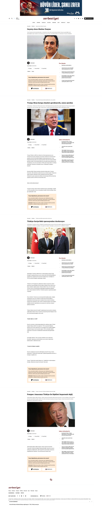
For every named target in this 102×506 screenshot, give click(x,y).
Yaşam (68, 22)
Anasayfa (28, 26)
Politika (49, 22)
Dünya (34, 22)
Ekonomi (54, 22)
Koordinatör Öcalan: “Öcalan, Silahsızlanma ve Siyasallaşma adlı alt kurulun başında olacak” (68, 142)
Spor (58, 22)
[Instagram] (76, 18)
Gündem (38, 22)
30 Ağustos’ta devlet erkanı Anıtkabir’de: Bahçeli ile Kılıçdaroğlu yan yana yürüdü (27, 504)
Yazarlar (44, 22)
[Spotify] (78, 18)
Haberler (33, 26)
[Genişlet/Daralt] (89, 501)
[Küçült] (92, 501)
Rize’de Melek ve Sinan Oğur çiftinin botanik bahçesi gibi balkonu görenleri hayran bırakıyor (68, 76)
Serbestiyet (32, 62)
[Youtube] (82, 18)
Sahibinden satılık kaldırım (66, 65)
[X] (80, 18)
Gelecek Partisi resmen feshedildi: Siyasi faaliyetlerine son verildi (67, 68)
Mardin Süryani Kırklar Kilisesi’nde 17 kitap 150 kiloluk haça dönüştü (68, 72)
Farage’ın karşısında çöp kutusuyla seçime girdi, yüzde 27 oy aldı (68, 81)
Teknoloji (63, 22)
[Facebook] (74, 18)
